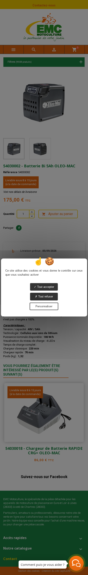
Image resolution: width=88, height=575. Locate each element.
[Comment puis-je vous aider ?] (76, 563)
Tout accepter (45, 286)
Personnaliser (43, 306)
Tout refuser (45, 296)
